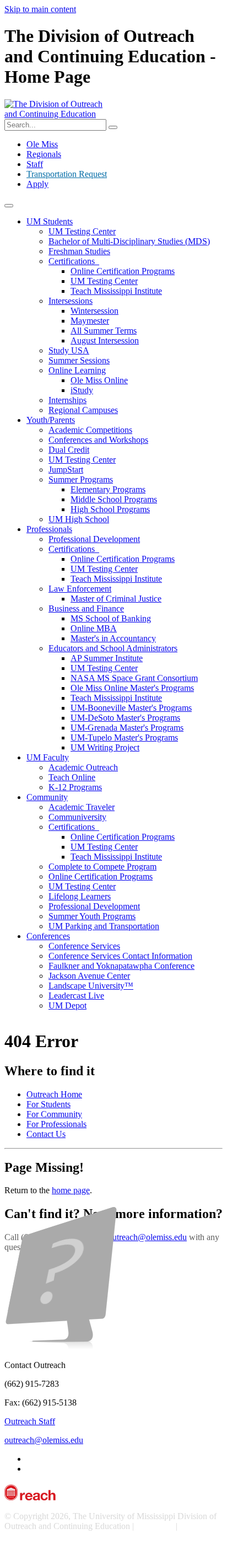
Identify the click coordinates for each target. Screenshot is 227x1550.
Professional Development (94, 539)
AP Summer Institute (107, 658)
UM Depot (67, 1005)
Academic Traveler (81, 807)
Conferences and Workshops (98, 439)
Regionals (43, 154)
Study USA (68, 350)
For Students (48, 1104)
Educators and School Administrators (112, 648)
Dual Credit (68, 449)
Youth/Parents (50, 420)
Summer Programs (80, 479)
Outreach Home (54, 1094)
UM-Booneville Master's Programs (131, 707)
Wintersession (94, 310)
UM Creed (155, 1526)
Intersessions (70, 300)
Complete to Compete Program (102, 866)
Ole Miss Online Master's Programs (132, 688)
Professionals (49, 529)
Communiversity (77, 817)
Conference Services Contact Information (120, 956)
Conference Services (84, 946)
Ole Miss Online (99, 380)
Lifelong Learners (79, 896)
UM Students (49, 221)
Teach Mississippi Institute (116, 291)
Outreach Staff (29, 1421)
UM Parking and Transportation (103, 926)
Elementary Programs (108, 489)
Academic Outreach (83, 767)
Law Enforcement (79, 588)
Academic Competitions (90, 430)
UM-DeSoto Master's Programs (125, 717)
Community (47, 797)
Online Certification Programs (123, 271)
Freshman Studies (79, 251)
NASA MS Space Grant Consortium (134, 678)
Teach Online (71, 777)
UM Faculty (47, 757)
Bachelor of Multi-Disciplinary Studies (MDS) (129, 241)
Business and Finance (86, 608)
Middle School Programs (114, 499)
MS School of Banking (111, 618)
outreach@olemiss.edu (147, 1237)
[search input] (113, 127)
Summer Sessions (79, 360)
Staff (34, 164)
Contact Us (46, 1134)
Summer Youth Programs (92, 916)
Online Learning (77, 370)
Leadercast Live (76, 995)
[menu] (8, 205)
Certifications (73, 261)
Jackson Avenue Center (89, 975)
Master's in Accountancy (113, 638)
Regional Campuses (83, 410)
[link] (113, 997)
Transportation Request (66, 174)
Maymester (90, 320)
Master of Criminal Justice (116, 598)
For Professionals (56, 1124)
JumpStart (65, 469)
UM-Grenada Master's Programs (127, 727)
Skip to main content (40, 9)
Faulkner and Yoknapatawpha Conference (121, 965)
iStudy (82, 390)
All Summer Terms (104, 330)
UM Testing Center (82, 231)
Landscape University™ (90, 985)
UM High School (78, 519)
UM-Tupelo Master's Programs (124, 737)
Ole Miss (42, 144)
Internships (67, 400)
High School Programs (110, 509)
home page (71, 1190)
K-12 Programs (75, 787)
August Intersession (105, 340)
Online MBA (94, 628)
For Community (54, 1114)
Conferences (48, 936)
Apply (37, 184)
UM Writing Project (105, 747)
